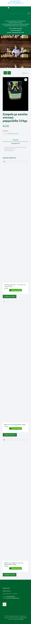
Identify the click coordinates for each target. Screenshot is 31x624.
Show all (25, 73)
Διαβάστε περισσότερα (9, 434)
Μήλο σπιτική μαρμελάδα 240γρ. (15, 424)
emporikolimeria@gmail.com (16, 3)
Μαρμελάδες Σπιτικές (13, 133)
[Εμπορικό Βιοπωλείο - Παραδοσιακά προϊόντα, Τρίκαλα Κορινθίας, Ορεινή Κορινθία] (15, 13)
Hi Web (21, 619)
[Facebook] (15, 5)
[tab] (15, 140)
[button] (25, 79)
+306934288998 (16, 1)
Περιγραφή (15, 139)
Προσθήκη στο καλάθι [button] (9, 296)
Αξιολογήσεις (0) (15, 143)
